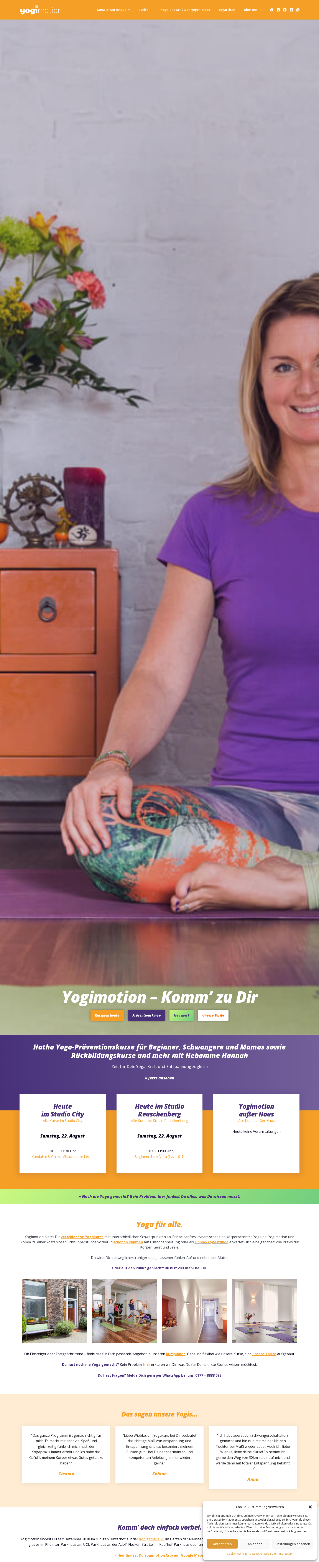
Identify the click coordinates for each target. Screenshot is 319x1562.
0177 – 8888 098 (208, 1375)
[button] (310, 1507)
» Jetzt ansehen (159, 1078)
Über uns (250, 10)
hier (146, 1364)
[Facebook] (271, 9)
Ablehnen (255, 1544)
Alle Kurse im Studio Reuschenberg (159, 1120)
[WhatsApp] (297, 9)
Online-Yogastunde (212, 1242)
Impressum (286, 1553)
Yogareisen (227, 10)
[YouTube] (284, 9)
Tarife (143, 10)
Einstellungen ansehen (292, 1544)
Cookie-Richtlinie (237, 1553)
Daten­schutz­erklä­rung (263, 1553)
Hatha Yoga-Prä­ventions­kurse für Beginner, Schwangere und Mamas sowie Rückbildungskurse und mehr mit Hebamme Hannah (159, 1051)
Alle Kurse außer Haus (256, 1120)
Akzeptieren (222, 1544)
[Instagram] (278, 9)
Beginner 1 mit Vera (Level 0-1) (159, 1156)
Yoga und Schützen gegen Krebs (185, 10)
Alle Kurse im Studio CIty (62, 1120)
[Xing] (291, 9)
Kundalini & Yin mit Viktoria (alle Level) (62, 1156)
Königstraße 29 (151, 1539)
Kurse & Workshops (111, 10)
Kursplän (173, 1353)
